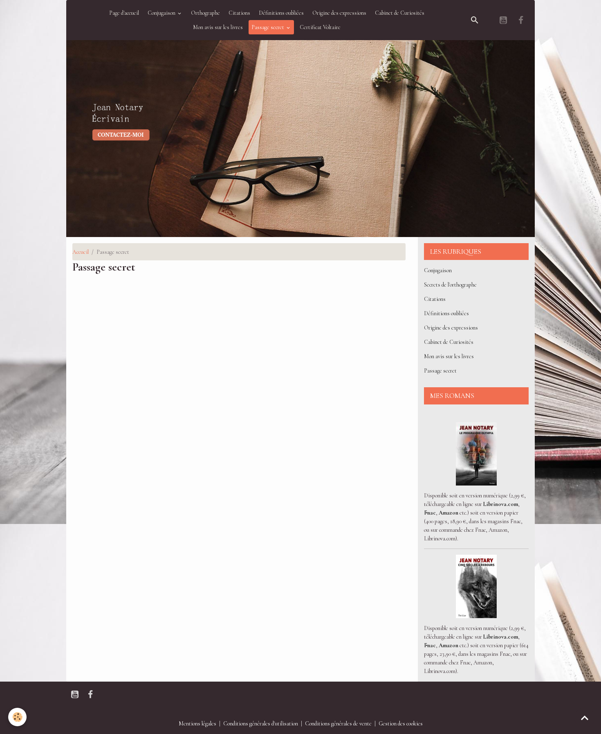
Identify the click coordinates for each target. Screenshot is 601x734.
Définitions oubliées (281, 12)
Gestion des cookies (401, 723)
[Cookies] (17, 717)
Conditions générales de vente (338, 723)
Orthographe (205, 12)
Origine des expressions (339, 12)
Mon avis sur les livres (218, 27)
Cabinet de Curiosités (399, 12)
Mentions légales (197, 723)
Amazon (448, 512)
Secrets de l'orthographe (450, 284)
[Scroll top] (584, 717)
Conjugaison (162, 12)
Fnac (430, 512)
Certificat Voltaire (320, 27)
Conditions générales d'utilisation (260, 723)
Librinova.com (500, 504)
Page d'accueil (124, 12)
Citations (239, 12)
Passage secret (268, 27)
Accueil (80, 251)
